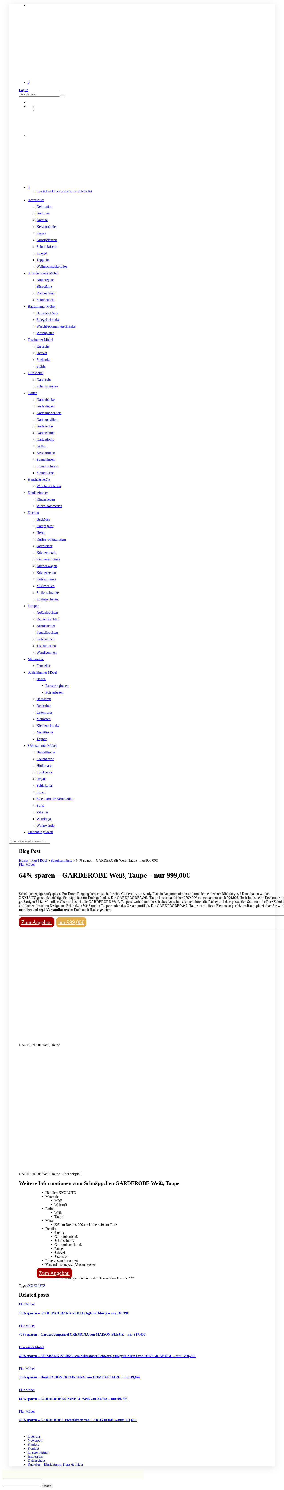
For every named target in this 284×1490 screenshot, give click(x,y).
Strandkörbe (45, 473)
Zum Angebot (36, 922)
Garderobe (44, 379)
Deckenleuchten (48, 619)
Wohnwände (45, 825)
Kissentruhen (46, 453)
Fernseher (43, 666)
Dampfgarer (45, 526)
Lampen (33, 606)
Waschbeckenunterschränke (56, 326)
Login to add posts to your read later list (64, 191)
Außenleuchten (47, 612)
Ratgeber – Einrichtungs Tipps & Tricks (55, 1464)
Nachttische (45, 732)
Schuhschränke (47, 386)
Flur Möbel (35, 373)
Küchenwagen (47, 566)
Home (23, 860)
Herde (41, 533)
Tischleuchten (46, 646)
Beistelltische (46, 752)
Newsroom (35, 1440)
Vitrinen (42, 812)
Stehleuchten (46, 639)
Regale (41, 779)
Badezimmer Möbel (41, 306)
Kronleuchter (46, 626)
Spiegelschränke (48, 320)
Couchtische (45, 759)
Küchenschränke (48, 559)
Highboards (45, 765)
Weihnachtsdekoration (52, 266)
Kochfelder (44, 546)
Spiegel (42, 253)
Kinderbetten (46, 499)
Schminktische (47, 246)
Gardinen (43, 213)
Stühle (41, 366)
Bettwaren (44, 699)
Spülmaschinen (47, 599)
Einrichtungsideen (40, 832)
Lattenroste (44, 712)
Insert (47, 1486)
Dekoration (44, 206)
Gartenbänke (46, 399)
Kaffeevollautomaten (51, 539)
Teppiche (43, 260)
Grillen (41, 446)
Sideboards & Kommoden (55, 799)
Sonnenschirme (47, 466)
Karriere (33, 1444)
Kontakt (33, 1448)
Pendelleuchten (47, 632)
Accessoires (36, 200)
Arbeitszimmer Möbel (43, 273)
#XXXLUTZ (35, 1286)
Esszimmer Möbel (40, 340)
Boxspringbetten (57, 686)
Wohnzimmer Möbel (42, 745)
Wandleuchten (47, 652)
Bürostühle (44, 286)
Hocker (42, 353)
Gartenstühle (45, 433)
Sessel (41, 792)
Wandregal (44, 819)
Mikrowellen (46, 586)
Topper (42, 739)
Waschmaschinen (49, 486)
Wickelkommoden (49, 506)
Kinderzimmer (38, 493)
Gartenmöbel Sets (49, 413)
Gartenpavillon (47, 419)
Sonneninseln (46, 459)
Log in (23, 90)
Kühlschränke (46, 579)
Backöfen (43, 519)
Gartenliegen (46, 406)
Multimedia (36, 659)
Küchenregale (46, 552)
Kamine (42, 220)
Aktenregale (45, 280)
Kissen (41, 233)
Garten (32, 393)
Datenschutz (36, 1460)
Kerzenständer (47, 226)
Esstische (43, 346)
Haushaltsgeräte (39, 479)
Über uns (34, 1436)
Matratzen (44, 719)
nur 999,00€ (71, 922)
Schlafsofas (45, 785)
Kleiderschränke (48, 725)
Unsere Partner (38, 1452)
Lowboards (45, 772)
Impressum (35, 1456)
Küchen (33, 513)
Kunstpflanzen (47, 240)
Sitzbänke (43, 360)
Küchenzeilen (46, 572)
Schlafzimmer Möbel (42, 672)
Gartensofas (45, 426)
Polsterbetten (54, 692)
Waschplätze (45, 333)
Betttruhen (44, 706)
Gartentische (45, 439)
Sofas (40, 805)
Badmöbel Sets (47, 313)
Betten (41, 679)
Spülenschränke (48, 592)
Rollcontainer (46, 293)
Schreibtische (46, 300)
